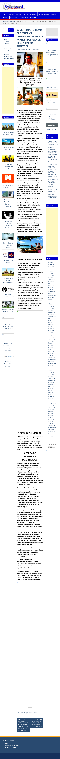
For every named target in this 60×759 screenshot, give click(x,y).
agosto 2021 (51, 342)
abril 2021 (50, 349)
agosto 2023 (51, 297)
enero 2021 (50, 355)
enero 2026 (50, 268)
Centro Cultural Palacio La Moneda (8, 245)
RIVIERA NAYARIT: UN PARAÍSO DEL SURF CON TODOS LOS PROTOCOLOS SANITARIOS (36, 723)
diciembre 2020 (51, 357)
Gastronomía (14, 17)
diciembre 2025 (51, 270)
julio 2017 (50, 435)
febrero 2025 (51, 276)
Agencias (53, 14)
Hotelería (6, 17)
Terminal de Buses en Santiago (52, 117)
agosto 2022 (51, 318)
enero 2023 (50, 310)
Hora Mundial (51, 87)
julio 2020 (50, 367)
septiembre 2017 (52, 431)
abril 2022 (50, 326)
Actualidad (11, 14)
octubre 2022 (51, 314)
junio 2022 (50, 322)
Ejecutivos (33, 17)
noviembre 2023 (52, 291)
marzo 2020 (51, 373)
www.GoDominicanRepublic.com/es (29, 579)
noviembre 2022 (52, 312)
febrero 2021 (51, 353)
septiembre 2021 (52, 340)
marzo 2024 (51, 285)
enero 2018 (50, 423)
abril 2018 (50, 417)
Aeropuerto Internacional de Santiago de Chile (52, 53)
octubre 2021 (51, 338)
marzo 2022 (51, 328)
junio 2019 (50, 390)
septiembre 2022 (52, 316)
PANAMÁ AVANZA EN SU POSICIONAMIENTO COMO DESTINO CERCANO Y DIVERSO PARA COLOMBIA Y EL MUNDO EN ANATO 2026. (52, 166)
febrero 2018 (51, 421)
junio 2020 (50, 369)
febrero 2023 (51, 309)
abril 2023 (50, 305)
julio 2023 (50, 299)
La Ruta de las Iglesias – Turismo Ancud (8, 281)
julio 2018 (50, 411)
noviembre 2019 (52, 380)
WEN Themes (41, 757)
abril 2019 (50, 394)
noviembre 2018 (52, 404)
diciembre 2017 (51, 425)
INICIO (5, 39)
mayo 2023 (50, 303)
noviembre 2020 (52, 359)
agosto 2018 (51, 409)
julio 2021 (50, 343)
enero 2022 (50, 332)
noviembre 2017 (52, 427)
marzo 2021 (51, 351)
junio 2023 (50, 301)
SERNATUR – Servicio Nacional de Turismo (52, 71)
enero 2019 (50, 400)
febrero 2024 (51, 287)
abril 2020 (50, 371)
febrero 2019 (51, 398)
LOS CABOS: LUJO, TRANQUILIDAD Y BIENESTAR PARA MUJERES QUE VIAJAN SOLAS (52, 154)
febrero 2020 (51, 375)
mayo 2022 (50, 324)
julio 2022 (50, 320)
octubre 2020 (51, 361)
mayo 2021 (50, 347)
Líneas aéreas (24, 17)
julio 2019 (50, 388)
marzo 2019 (51, 396)
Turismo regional (43, 14)
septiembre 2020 (52, 363)
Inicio (4, 14)
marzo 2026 (51, 264)
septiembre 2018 (52, 408)
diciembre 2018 (51, 402)
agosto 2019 (51, 386)
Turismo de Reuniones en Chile (8, 166)
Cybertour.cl (5, 21)
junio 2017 (50, 437)
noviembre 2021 (52, 336)
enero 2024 (50, 289)
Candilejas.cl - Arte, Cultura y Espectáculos (8, 326)
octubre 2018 (51, 406)
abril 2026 (50, 262)
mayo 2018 (50, 415)
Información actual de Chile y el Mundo (8, 364)
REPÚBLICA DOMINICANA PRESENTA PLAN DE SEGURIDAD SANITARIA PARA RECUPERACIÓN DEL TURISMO (23, 724)
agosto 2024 (51, 283)
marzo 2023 (51, 307)
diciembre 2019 (51, 378)
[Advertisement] (8, 90)
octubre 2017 (51, 429)
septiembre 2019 (52, 384)
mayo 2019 (50, 392)
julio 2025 (50, 272)
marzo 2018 (51, 419)
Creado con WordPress (21, 757)
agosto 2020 (51, 365)
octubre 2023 (51, 293)
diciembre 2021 (51, 334)
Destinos (18, 14)
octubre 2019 (51, 382)
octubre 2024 (51, 281)
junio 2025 (50, 274)
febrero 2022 (51, 330)
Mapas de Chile (52, 129)
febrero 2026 (51, 266)
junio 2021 (50, 345)
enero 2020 (50, 376)
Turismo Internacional (29, 14)
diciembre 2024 (51, 279)
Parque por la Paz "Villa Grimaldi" (8, 311)
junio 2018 (50, 413)
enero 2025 (50, 277)
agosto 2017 (51, 433)
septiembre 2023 (52, 295)
